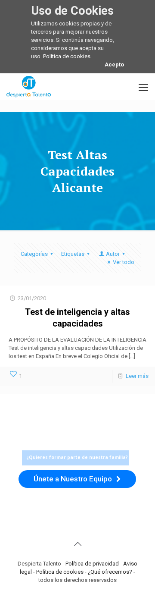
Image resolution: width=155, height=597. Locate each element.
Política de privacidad (92, 563)
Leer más (137, 376)
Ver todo (123, 262)
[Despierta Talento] (28, 86)
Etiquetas (72, 254)
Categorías (34, 254)
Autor (113, 254)
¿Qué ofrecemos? (110, 572)
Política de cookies (66, 56)
